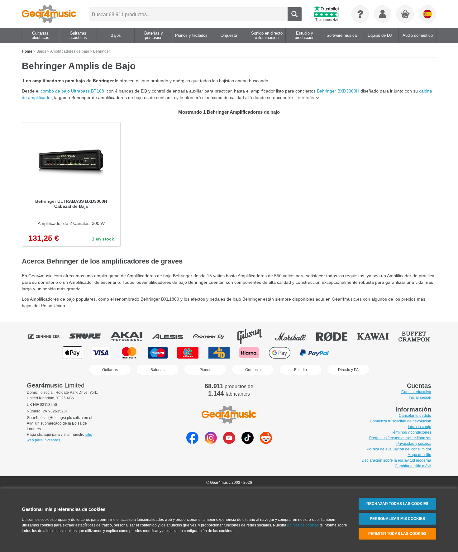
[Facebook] (192, 442)
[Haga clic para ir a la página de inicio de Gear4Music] (49, 14)
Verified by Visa (384, 353)
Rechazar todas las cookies (397, 504)
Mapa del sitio (419, 455)
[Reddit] (266, 442)
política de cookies (303, 525)
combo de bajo (56, 90)
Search (295, 14)
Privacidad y (413, 443)
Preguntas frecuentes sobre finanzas (400, 438)
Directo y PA (348, 370)
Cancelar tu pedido (415, 415)
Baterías (157, 370)
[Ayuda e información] (360, 14)
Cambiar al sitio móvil (413, 466)
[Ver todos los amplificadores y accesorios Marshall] (295, 336)
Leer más (304, 97)
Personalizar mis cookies (397, 518)
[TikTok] (247, 442)
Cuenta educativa (416, 392)
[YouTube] (229, 442)
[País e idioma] (427, 14)
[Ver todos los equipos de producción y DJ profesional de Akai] (130, 336)
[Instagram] (211, 442)
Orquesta (253, 370)
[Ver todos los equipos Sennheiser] (48, 336)
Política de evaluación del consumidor (399, 449)
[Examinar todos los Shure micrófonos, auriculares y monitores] (89, 336)
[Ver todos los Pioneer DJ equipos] (212, 336)
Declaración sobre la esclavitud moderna (396, 460)
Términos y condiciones (411, 432)
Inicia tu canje (419, 427)
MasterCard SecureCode (352, 353)
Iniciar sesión (420, 397)
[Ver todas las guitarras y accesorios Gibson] (253, 336)
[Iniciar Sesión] (382, 14)
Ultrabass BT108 (89, 90)
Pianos (205, 370)
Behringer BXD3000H (338, 90)
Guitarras (110, 370)
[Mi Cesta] (405, 14)
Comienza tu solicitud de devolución (400, 421)
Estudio (300, 370)
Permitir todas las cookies (397, 533)
